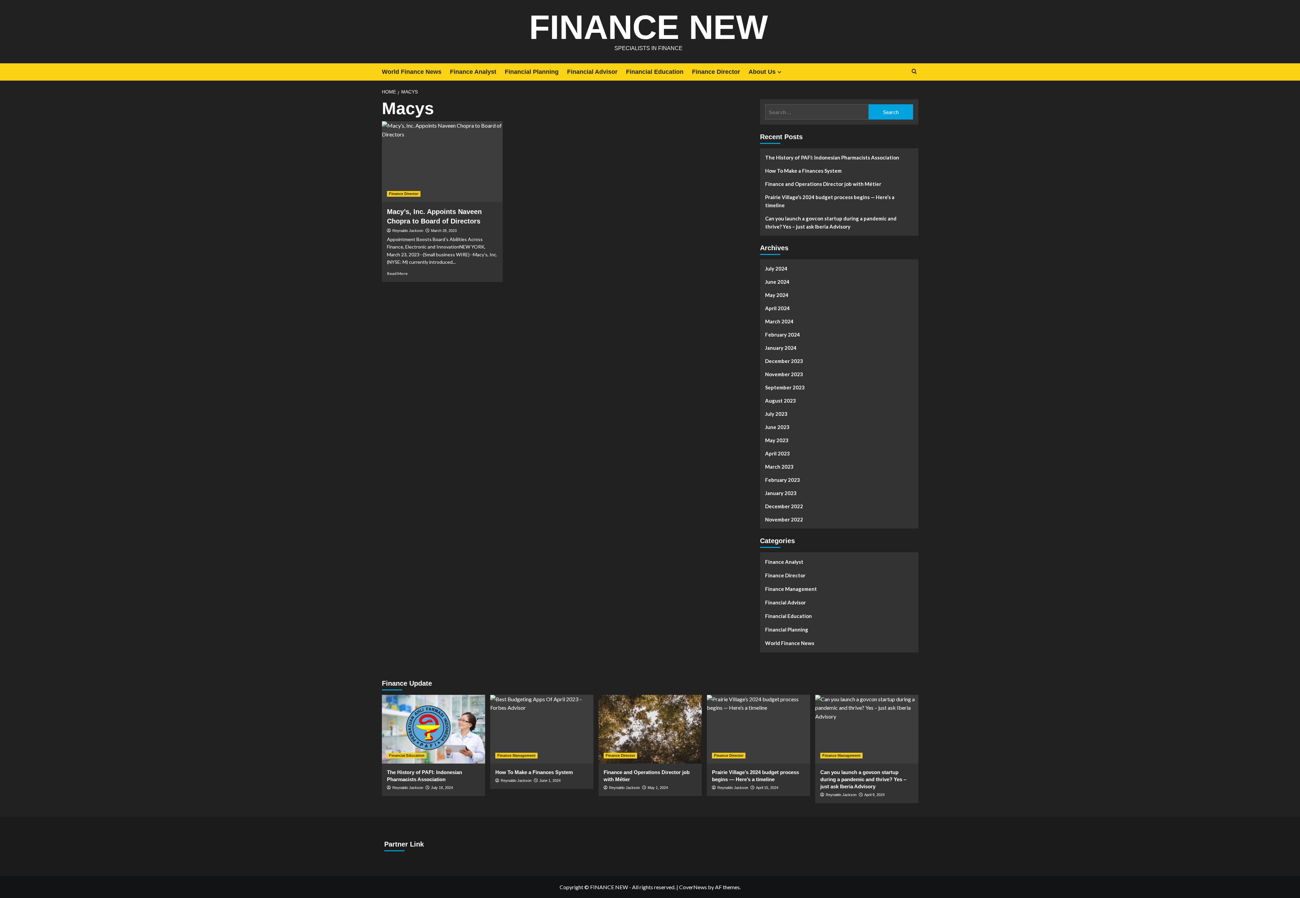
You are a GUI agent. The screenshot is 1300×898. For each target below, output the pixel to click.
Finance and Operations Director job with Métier (823, 184)
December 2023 (784, 361)
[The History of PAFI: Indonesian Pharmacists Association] (433, 729)
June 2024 (777, 282)
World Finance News (411, 71)
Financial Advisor (592, 71)
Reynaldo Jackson (407, 231)
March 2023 (779, 467)
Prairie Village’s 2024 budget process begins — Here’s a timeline (829, 201)
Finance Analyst (473, 71)
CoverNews (693, 887)
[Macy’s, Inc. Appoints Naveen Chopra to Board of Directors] (442, 161)
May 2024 (776, 295)
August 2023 (780, 401)
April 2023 (777, 453)
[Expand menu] (779, 72)
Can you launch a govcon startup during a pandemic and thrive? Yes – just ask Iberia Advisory (830, 222)
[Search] (914, 72)
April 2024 (777, 308)
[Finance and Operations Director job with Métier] (650, 729)
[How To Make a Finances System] (541, 729)
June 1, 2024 (550, 780)
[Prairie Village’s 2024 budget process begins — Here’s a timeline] (758, 729)
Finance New (648, 27)
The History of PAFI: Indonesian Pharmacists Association (832, 157)
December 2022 (784, 506)
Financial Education (655, 71)
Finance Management (791, 589)
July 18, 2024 (442, 788)
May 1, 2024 (658, 788)
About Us (762, 71)
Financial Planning (532, 71)
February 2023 (782, 480)
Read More (397, 273)
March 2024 (779, 321)
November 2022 (784, 519)
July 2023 (776, 414)
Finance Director (716, 71)
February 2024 (782, 335)
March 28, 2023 (444, 231)
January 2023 (781, 493)
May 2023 (776, 440)
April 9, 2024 (874, 795)
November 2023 (784, 374)
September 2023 (785, 387)
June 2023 (777, 427)
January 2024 (781, 348)
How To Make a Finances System (803, 171)
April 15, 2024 (767, 788)
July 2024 (776, 268)
